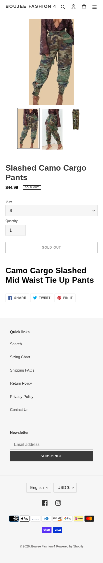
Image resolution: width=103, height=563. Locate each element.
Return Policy (21, 383)
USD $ (64, 487)
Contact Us (19, 409)
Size (9, 201)
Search (16, 344)
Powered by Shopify (70, 546)
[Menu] (94, 6)
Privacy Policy (22, 396)
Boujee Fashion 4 (31, 6)
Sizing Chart (20, 357)
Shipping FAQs (22, 370)
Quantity (12, 221)
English (37, 487)
